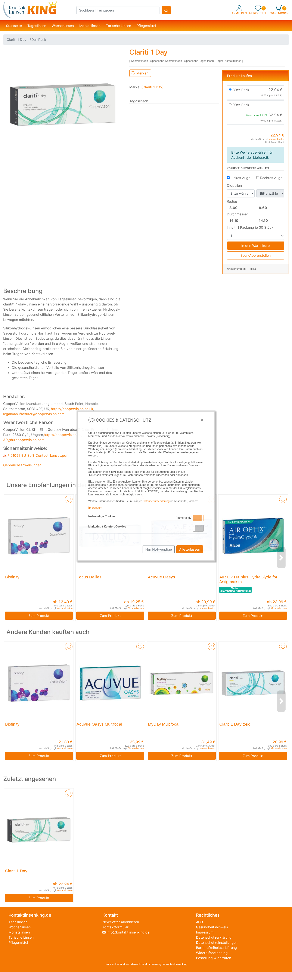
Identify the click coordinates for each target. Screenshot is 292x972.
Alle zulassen (189, 549)
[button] (198, 518)
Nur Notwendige (158, 549)
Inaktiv (200, 528)
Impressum (95, 507)
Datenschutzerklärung (156, 501)
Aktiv (198, 518)
